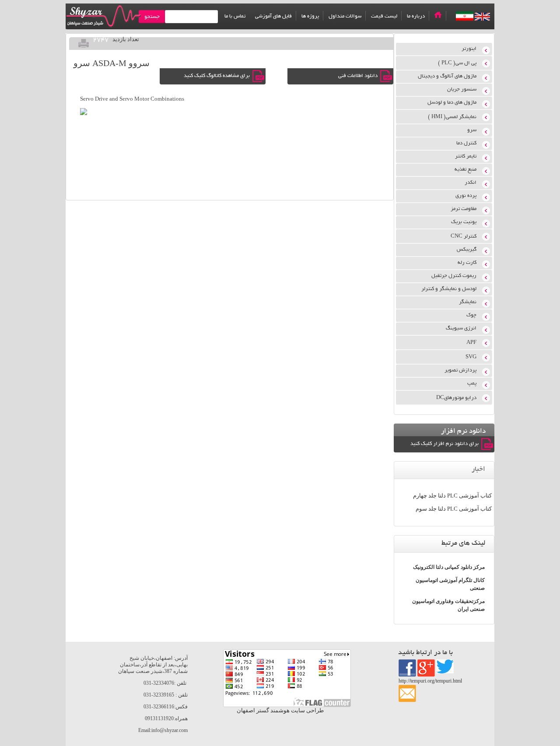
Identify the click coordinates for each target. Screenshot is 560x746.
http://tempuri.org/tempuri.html (430, 681)
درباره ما (416, 16)
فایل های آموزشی (273, 16)
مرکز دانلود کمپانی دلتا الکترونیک (449, 567)
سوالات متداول (345, 16)
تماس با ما (234, 16)
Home (437, 15)
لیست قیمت (384, 16)
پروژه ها (310, 16)
